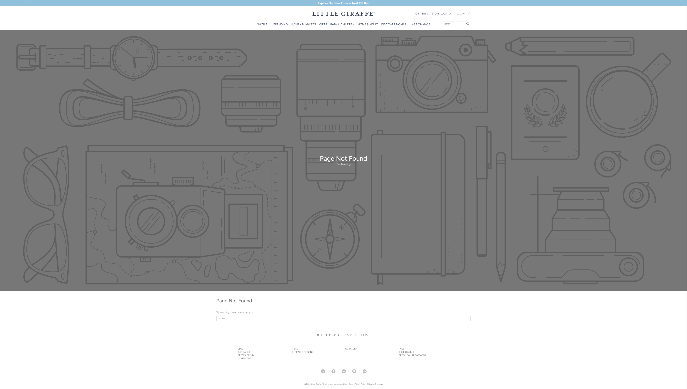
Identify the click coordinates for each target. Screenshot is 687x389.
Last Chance (420, 24)
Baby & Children (342, 24)
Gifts (323, 24)
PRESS (295, 349)
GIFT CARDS (244, 352)
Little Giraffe (316, 384)
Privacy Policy (360, 384)
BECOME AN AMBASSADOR (412, 355)
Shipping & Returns (375, 384)
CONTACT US (244, 358)
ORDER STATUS (406, 352)
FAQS (401, 349)
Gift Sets (421, 13)
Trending (281, 24)
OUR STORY (351, 349)
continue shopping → (242, 312)
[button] (658, 3)
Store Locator (442, 13)
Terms (351, 384)
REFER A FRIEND (246, 355)
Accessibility (342, 384)
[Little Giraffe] (343, 14)
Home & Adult (368, 24)
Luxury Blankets (303, 24)
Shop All (263, 24)
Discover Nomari (394, 24)
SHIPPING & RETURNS (302, 352)
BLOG (240, 349)
